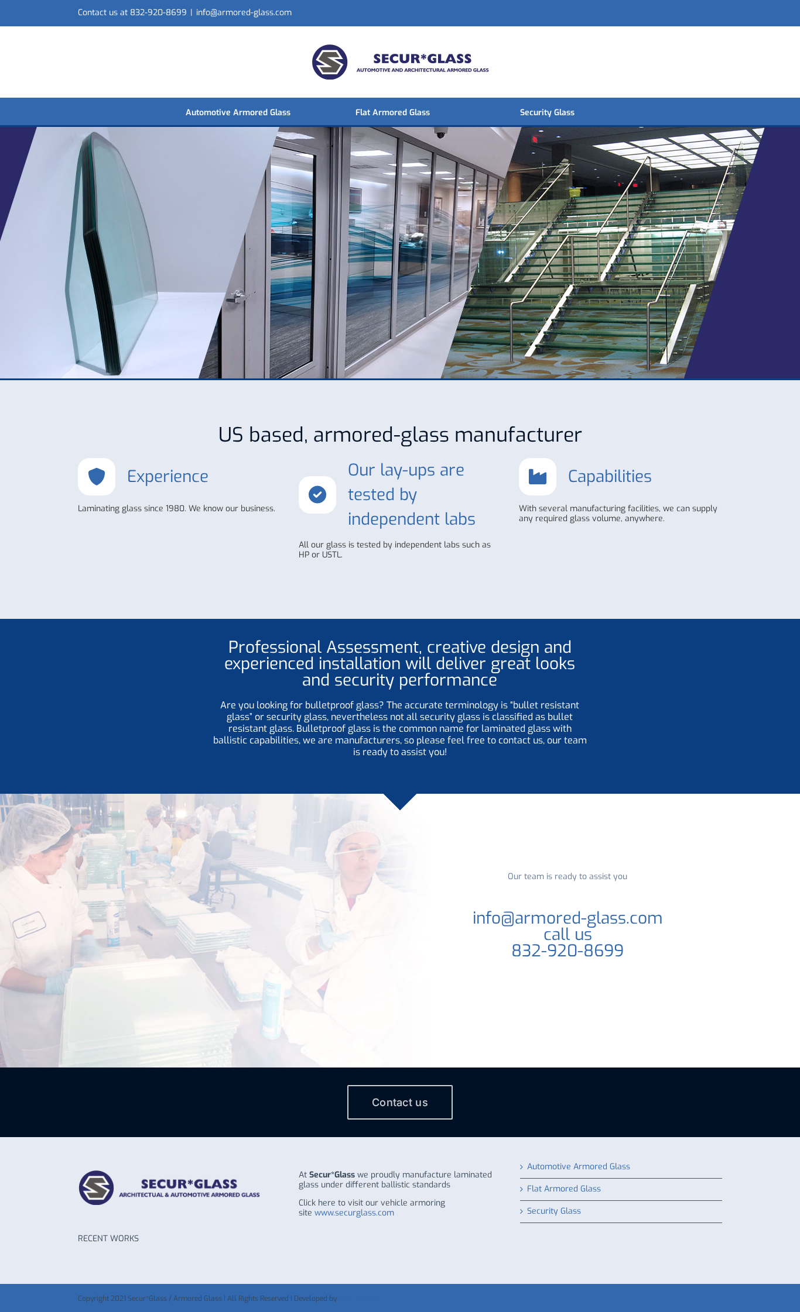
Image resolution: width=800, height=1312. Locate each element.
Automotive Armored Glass (578, 1167)
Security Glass (554, 1212)
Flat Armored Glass (564, 1189)
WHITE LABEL (360, 1298)
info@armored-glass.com (244, 12)
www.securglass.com (354, 1212)
